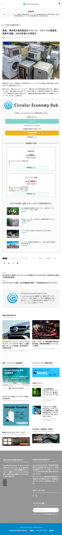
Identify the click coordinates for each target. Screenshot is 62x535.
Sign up (56, 510)
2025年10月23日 (22, 350)
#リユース (33, 258)
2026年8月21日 (48, 400)
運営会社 (32, 530)
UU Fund (44, 469)
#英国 (55, 258)
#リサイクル (25, 258)
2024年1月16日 (25, 37)
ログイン (32, 121)
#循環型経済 (48, 258)
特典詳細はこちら (31, 167)
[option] (16, 336)
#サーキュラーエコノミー (14, 258)
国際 (14, 14)
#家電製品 (40, 258)
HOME (4, 14)
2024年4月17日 (52, 348)
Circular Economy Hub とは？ (18, 530)
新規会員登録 (32, 133)
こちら (35, 137)
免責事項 (51, 530)
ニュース (9, 14)
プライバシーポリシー (41, 530)
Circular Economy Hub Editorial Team (13, 37)
